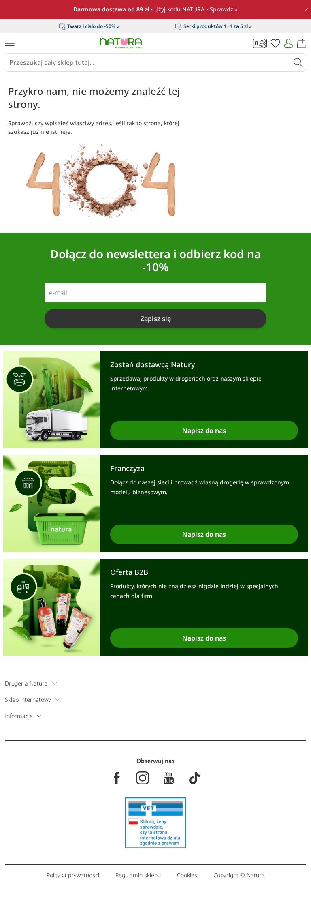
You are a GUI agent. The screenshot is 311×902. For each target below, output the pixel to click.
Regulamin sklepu (138, 875)
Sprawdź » (224, 9)
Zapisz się (156, 318)
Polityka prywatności (73, 875)
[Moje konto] (288, 43)
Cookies (187, 875)
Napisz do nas (204, 430)
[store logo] (121, 43)
